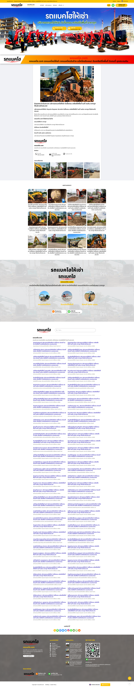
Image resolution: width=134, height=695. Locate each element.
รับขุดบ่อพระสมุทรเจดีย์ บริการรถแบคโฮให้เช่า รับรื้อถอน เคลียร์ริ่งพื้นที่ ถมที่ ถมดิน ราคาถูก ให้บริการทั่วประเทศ (37, 229)
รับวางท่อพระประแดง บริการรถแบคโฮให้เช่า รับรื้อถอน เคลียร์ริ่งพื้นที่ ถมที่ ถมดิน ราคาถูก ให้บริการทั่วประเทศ (84, 441)
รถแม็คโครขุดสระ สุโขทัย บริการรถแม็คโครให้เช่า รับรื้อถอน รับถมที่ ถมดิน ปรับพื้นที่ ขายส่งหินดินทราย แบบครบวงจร (49, 469)
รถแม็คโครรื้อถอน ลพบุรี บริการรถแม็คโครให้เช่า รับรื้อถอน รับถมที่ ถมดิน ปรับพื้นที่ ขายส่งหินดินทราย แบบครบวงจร (57, 252)
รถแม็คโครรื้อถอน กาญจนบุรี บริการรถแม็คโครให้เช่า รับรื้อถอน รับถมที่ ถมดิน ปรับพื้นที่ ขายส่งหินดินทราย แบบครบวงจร (49, 462)
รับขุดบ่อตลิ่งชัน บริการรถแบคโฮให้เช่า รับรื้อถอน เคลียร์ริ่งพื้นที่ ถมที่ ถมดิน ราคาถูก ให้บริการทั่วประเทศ (84, 568)
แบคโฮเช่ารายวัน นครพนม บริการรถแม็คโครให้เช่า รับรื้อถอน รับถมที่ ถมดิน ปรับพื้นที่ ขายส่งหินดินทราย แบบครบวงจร (49, 617)
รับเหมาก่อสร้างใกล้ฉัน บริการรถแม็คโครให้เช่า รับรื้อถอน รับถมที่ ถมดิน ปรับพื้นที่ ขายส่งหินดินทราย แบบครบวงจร (84, 469)
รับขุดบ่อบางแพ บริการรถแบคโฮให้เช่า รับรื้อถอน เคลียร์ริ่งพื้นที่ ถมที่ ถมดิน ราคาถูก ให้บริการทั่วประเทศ (49, 483)
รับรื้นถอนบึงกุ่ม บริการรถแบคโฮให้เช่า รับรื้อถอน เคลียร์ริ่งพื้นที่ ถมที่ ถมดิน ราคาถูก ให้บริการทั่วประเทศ (49, 575)
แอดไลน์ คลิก (54, 153)
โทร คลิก (39, 153)
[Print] (79, 630)
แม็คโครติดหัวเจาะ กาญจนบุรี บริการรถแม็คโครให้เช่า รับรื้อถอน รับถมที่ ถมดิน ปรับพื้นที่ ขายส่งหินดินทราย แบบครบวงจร (49, 589)
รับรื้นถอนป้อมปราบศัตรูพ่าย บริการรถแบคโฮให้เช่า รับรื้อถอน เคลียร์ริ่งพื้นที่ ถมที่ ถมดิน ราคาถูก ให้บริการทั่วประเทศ (83, 427)
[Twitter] (65, 630)
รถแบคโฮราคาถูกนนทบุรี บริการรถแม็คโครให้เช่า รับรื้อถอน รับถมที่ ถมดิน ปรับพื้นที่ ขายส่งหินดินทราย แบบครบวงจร (57, 207)
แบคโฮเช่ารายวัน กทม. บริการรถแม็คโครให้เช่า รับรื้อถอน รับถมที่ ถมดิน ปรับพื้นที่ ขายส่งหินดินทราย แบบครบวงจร (84, 406)
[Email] (74, 630)
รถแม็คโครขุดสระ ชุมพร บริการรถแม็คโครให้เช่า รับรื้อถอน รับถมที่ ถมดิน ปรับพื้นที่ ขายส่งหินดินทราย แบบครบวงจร (84, 617)
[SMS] (76, 630)
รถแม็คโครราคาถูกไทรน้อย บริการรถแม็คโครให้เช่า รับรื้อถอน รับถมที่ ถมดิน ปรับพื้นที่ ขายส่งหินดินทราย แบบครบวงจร (49, 413)
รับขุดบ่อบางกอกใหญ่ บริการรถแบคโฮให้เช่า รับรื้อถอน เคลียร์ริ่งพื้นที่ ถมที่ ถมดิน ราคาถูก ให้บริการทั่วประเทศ (49, 476)
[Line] (57, 630)
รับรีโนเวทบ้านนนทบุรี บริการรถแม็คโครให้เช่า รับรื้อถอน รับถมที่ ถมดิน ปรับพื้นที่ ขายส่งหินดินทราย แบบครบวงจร (84, 589)
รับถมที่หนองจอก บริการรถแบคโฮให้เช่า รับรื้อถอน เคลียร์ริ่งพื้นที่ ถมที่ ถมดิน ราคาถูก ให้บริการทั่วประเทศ (83, 483)
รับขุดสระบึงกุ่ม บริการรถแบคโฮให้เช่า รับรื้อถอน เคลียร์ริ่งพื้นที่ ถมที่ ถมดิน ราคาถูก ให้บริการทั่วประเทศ (49, 526)
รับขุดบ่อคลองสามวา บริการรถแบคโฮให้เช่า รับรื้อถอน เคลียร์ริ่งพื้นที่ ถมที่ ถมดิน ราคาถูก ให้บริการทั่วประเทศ (76, 650)
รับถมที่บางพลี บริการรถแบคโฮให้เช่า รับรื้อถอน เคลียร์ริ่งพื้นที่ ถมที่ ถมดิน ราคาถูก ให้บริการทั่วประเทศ (76, 663)
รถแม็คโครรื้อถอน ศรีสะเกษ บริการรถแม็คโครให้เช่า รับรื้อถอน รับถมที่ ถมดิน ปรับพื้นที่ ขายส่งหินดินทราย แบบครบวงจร (83, 582)
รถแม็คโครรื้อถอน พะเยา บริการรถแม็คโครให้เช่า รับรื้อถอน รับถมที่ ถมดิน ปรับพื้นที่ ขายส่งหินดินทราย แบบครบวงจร (84, 526)
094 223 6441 (122, 6)
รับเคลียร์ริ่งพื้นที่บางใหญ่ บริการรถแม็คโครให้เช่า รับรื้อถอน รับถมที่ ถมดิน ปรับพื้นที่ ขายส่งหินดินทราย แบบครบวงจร (84, 385)
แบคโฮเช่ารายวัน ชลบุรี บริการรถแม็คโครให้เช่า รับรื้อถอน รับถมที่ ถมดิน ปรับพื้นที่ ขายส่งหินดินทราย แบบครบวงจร (84, 533)
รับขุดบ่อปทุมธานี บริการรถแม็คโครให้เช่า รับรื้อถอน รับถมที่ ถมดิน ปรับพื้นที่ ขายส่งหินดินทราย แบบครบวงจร (49, 343)
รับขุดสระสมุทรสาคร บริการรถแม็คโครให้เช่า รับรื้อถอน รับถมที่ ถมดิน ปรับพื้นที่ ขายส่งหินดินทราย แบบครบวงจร (49, 406)
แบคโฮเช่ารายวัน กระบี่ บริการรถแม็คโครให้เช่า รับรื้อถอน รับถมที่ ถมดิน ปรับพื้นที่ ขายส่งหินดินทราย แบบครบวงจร (76, 645)
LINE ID (73, 28)
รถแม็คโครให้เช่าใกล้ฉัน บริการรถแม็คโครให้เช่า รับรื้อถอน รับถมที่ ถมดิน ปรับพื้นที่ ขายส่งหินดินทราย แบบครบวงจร (49, 434)
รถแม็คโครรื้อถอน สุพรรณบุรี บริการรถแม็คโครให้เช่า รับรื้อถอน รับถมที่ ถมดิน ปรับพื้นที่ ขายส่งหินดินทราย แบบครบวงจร (77, 229)
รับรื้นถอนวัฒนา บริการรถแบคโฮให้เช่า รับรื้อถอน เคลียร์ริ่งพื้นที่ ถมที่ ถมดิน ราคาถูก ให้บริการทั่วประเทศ (37, 251)
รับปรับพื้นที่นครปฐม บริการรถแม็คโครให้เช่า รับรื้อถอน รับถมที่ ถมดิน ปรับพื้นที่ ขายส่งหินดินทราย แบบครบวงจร (49, 378)
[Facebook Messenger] (63, 630)
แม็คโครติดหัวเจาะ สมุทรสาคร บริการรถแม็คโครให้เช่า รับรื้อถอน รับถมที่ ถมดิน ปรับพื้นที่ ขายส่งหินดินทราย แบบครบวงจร (49, 603)
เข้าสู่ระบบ (119, 1)
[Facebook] (60, 630)
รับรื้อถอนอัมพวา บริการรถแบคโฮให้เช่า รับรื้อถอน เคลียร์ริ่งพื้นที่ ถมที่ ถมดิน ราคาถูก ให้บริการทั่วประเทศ (49, 596)
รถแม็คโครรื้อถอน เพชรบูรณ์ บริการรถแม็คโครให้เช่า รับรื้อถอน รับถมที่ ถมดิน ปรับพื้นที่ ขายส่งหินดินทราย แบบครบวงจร (84, 554)
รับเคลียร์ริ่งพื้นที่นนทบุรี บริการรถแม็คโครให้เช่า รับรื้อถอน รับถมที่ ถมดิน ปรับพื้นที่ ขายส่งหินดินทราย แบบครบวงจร (84, 540)
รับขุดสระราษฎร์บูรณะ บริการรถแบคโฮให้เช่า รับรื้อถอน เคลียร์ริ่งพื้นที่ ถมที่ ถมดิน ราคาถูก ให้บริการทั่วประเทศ (49, 554)
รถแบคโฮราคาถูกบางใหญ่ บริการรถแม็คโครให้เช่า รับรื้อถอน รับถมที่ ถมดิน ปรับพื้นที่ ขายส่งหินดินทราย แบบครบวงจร (49, 540)
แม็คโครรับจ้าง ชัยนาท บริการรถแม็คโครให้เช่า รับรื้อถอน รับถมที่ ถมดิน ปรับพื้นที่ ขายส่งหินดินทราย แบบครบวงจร (49, 350)
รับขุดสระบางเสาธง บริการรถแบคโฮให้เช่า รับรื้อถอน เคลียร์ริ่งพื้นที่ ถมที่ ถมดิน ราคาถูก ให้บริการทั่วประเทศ (83, 561)
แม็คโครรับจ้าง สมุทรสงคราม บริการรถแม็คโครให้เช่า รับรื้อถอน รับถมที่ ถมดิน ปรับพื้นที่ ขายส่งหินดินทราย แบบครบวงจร (49, 561)
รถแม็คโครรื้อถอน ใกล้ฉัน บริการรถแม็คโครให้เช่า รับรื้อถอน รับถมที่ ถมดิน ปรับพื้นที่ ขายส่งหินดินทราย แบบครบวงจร (49, 512)
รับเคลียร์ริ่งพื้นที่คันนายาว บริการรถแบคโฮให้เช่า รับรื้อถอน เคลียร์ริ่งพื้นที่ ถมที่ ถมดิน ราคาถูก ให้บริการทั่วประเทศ (96, 252)
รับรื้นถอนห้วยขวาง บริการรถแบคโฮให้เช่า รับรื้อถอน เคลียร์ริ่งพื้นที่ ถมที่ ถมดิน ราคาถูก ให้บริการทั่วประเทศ (83, 434)
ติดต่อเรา (114, 1)
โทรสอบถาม (58, 311)
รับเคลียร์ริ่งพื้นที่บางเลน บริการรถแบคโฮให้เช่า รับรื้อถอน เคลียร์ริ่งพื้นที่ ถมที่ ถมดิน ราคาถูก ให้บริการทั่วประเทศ (49, 568)
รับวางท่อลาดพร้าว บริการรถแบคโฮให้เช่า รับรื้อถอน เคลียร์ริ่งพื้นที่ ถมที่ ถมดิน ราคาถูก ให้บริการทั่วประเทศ (83, 603)
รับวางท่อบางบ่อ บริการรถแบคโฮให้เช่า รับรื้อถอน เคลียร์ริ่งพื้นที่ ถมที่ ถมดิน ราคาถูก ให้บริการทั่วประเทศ (84, 413)
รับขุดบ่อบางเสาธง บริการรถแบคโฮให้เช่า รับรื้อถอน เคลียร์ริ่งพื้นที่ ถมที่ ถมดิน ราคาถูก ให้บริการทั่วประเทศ (83, 547)
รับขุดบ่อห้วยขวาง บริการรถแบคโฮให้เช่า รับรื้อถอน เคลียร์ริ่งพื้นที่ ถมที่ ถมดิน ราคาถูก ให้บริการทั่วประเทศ (83, 462)
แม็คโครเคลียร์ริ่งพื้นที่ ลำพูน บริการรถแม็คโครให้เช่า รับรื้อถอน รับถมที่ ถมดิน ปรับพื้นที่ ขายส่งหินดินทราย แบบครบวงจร (84, 350)
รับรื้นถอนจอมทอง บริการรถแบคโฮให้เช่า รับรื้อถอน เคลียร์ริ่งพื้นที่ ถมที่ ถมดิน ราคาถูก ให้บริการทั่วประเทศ (83, 596)
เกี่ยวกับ (60, 5)
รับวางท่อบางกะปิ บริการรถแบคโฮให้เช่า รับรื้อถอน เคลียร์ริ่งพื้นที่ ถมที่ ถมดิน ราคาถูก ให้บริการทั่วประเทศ (84, 371)
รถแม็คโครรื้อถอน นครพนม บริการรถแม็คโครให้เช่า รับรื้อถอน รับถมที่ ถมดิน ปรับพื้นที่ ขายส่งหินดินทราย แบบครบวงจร (83, 519)
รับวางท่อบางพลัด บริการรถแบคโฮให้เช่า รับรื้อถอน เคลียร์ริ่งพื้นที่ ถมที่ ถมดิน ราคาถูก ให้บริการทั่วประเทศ (96, 229)
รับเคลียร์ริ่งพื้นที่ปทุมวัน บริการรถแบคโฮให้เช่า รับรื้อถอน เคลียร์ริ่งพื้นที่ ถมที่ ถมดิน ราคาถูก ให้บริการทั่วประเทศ (84, 357)
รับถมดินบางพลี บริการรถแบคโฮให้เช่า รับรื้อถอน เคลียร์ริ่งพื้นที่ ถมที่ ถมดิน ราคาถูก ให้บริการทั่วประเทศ (49, 533)
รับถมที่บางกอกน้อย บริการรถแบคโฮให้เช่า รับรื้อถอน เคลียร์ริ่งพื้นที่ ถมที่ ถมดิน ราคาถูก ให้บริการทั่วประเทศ (37, 206)
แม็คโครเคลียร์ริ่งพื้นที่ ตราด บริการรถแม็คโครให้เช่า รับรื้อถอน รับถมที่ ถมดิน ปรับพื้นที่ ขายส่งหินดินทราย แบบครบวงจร (84, 378)
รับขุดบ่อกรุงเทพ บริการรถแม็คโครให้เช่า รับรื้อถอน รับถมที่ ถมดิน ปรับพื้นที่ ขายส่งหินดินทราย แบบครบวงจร (84, 399)
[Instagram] (68, 630)
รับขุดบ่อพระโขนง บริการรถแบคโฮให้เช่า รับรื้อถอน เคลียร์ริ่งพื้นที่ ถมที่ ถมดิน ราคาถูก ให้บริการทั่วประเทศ (83, 343)
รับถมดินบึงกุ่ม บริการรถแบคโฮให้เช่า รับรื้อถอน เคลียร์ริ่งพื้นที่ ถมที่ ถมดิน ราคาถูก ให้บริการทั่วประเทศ (83, 392)
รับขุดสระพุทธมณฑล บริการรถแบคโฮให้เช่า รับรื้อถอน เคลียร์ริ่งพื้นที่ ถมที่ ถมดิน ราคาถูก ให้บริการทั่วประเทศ (57, 229)
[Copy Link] (55, 630)
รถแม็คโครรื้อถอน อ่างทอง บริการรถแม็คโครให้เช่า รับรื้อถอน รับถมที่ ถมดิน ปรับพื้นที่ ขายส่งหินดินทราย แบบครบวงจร (49, 547)
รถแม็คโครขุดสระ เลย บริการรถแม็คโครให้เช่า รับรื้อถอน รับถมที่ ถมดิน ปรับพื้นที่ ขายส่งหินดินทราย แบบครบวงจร (84, 455)
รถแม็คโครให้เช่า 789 (75, 29)
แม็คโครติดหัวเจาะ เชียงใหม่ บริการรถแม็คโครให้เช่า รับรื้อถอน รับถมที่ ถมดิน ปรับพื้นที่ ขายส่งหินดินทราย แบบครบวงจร (83, 476)
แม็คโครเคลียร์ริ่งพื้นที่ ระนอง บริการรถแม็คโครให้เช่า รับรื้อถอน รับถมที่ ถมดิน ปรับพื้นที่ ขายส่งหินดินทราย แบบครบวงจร (49, 498)
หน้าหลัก (42, 5)
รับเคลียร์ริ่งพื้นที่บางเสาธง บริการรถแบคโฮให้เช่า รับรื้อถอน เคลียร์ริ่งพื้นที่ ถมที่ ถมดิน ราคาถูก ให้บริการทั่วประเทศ (48, 441)
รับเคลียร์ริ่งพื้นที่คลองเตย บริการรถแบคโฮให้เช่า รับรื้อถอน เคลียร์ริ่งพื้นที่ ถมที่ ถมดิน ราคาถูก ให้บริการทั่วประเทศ (83, 610)
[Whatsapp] (71, 630)
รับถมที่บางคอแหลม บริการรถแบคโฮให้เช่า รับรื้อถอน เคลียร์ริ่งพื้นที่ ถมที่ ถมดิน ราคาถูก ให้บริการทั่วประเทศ (49, 427)
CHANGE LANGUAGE (95, 684)
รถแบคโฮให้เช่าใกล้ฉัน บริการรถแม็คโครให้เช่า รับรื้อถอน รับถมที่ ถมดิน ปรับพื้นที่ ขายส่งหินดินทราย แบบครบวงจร (49, 364)
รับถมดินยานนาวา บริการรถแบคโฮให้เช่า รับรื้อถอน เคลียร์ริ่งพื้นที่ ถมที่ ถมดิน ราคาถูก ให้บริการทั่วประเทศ (48, 490)
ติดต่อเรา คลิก (122, 5)
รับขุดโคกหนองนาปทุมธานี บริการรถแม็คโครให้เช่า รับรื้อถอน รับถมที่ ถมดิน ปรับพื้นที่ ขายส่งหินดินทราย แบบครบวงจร (84, 575)
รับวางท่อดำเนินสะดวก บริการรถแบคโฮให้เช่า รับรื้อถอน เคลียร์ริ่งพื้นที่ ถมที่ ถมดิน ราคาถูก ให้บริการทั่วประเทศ (84, 498)
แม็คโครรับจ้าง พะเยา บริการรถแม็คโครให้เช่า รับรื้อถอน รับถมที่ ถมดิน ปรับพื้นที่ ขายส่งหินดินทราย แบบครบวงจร (84, 490)
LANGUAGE (125, 1)
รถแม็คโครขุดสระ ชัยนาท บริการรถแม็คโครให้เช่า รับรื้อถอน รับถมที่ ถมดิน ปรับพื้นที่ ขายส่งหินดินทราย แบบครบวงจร (49, 610)
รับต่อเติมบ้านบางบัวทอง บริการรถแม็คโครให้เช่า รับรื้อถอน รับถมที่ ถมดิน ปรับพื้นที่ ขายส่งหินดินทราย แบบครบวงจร (49, 385)
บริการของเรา (48, 5)
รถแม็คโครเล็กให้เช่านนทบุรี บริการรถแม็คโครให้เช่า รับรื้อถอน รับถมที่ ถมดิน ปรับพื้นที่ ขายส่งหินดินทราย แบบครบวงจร (76, 252)
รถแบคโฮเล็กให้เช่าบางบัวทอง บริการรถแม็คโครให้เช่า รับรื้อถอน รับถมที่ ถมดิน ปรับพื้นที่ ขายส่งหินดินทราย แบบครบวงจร (49, 519)
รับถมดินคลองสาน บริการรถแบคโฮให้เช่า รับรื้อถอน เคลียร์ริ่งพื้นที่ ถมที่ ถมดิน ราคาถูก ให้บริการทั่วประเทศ (83, 448)
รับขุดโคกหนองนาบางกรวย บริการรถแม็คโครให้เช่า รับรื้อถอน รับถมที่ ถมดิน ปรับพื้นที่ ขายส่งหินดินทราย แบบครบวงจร (49, 448)
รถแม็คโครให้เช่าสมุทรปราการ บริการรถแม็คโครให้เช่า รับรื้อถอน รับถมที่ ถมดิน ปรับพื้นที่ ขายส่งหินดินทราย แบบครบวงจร (49, 582)
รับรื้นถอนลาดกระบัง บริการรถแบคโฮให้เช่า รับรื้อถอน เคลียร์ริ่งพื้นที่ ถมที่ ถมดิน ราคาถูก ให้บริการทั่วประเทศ (84, 512)
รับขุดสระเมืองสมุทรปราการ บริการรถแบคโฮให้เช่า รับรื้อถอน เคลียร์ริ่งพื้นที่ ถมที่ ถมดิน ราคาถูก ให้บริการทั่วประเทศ (83, 364)
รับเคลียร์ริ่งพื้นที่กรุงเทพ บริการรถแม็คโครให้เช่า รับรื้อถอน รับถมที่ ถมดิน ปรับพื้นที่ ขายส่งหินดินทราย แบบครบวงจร (84, 420)
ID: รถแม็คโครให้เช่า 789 (56, 155)
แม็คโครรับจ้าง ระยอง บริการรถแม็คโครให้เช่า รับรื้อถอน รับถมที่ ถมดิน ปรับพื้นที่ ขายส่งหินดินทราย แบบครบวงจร (49, 420)
